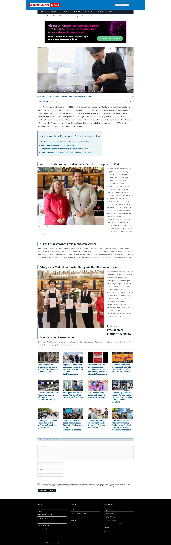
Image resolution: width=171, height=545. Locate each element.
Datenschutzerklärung (108, 486)
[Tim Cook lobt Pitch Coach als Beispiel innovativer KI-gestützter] (98, 385)
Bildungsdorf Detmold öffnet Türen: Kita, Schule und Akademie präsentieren (47, 424)
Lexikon (66, 12)
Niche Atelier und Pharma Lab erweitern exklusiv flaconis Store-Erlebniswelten (48, 368)
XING (105, 531)
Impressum (40, 511)
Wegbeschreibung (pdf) (43, 525)
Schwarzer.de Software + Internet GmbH (49, 543)
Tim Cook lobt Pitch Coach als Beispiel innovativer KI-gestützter (97, 394)
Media (110, 12)
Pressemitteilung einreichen (94, 12)
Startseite (43, 12)
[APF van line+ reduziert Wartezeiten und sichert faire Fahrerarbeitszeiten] (48, 385)
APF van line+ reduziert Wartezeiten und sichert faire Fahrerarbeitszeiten (48, 396)
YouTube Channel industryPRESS (113, 524)
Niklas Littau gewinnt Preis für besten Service (58, 145)
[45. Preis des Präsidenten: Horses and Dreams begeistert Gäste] (85, 70)
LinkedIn (106, 527)
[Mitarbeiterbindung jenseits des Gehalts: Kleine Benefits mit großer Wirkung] (98, 413)
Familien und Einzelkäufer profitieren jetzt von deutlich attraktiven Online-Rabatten (121, 368)
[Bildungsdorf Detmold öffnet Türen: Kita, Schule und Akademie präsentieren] (48, 413)
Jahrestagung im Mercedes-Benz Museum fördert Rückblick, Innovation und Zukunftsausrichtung (73, 425)
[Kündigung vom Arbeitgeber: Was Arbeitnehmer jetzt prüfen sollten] (73, 385)
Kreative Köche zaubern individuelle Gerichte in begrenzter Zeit (65, 142)
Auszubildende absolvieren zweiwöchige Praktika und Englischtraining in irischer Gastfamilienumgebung (122, 425)
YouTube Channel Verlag (110, 520)
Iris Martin (44, 101)
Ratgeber (77, 12)
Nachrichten (55, 12)
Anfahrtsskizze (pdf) (42, 518)
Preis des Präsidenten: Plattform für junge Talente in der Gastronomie (67, 152)
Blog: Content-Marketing (110, 510)
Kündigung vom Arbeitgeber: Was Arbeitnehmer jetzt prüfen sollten (73, 394)
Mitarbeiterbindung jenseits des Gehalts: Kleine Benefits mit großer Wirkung (98, 424)
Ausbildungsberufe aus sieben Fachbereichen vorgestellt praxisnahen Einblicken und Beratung (122, 397)
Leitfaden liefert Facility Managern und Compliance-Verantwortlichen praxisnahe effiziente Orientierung (97, 369)
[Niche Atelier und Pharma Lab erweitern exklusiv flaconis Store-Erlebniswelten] (48, 357)
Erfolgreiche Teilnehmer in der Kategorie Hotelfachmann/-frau (64, 149)
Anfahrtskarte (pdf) (42, 522)
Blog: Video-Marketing (110, 513)
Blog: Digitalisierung (109, 517)
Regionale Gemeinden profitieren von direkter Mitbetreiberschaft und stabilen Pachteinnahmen (73, 369)
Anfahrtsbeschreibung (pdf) (44, 514)
